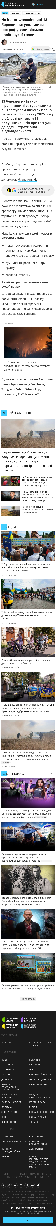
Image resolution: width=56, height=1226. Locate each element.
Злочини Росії (10, 1112)
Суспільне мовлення (14, 1141)
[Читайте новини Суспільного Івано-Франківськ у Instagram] (9, 1185)
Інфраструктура (38, 1084)
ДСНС (5, 13)
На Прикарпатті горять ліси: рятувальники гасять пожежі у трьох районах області (27, 365)
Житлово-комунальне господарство (10, 1087)
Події (4, 1059)
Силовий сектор (11, 1102)
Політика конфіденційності (12, 1150)
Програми (7, 1156)
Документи (36, 1148)
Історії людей (37, 1102)
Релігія (33, 1107)
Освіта (33, 1069)
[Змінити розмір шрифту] (53, 49)
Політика (7, 1107)
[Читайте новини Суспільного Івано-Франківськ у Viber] (21, 1185)
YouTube (38, 394)
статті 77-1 (25, 299)
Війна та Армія (38, 1117)
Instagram (8, 394)
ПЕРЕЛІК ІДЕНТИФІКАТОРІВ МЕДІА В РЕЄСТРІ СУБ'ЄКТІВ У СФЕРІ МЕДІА (39, 1161)
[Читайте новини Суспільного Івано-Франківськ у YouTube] (15, 1185)
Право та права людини (10, 1096)
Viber (20, 389)
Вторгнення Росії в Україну (40, 1044)
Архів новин (36, 1136)
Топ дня (34, 1122)
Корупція (34, 1059)
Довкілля (15, 13)
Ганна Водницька (17, 42)
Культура (34, 1064)
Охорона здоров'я (40, 1079)
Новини (6, 1042)
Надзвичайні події (32, 13)
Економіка (7, 1069)
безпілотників (27, 179)
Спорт (5, 1117)
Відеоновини (9, 1122)
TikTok (22, 394)
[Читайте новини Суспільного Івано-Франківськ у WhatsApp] (32, 1185)
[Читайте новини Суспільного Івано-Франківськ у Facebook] (3, 1185)
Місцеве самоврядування (39, 1096)
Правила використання (38, 1142)
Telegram (8, 389)
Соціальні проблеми (41, 1112)
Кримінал (7, 1064)
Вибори (5, 1074)
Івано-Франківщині (19, 103)
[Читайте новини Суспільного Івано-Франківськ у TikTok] (38, 1185)
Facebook (37, 384)
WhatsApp (32, 389)
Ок (28, 1220)
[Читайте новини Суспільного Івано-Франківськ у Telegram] (26, 1185)
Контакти (7, 1136)
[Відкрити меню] (53, 4)
